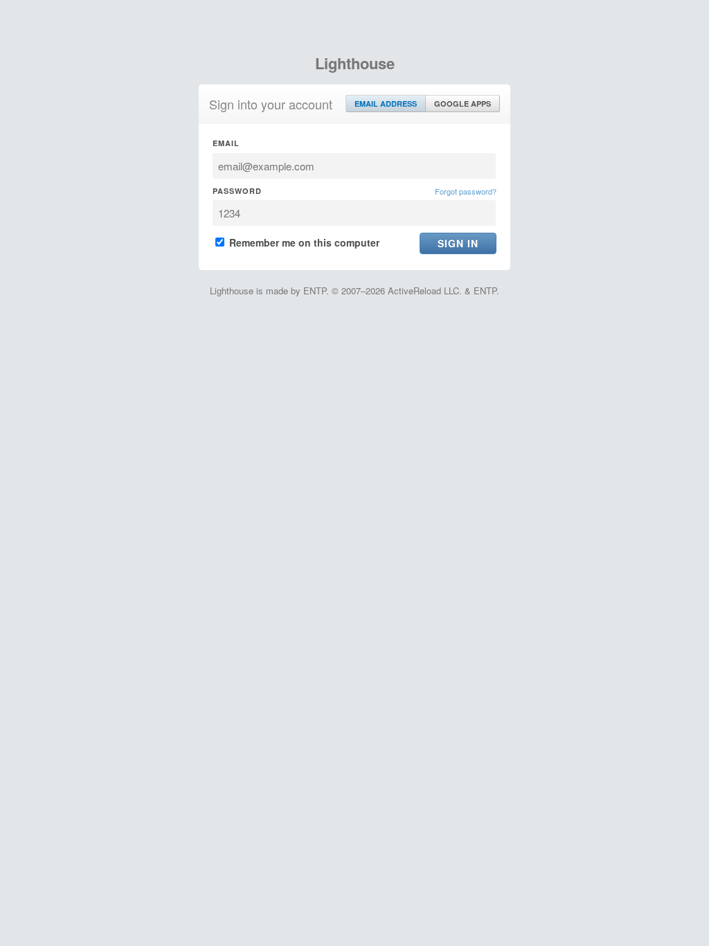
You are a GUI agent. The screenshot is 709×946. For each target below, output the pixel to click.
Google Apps (462, 103)
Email (226, 143)
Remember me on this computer (302, 242)
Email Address (385, 103)
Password (237, 191)
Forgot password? (465, 191)
